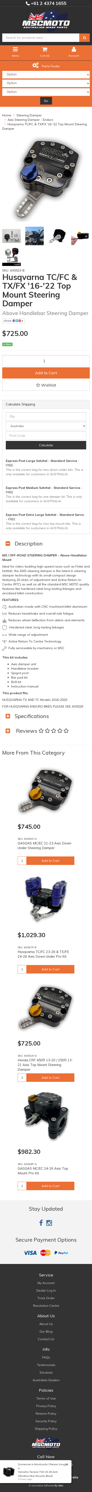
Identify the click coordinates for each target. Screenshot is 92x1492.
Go (46, 101)
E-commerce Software (41, 1485)
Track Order (46, 1298)
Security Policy (46, 1421)
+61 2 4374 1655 (48, 3)
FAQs (46, 1357)
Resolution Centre (46, 1306)
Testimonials (46, 1365)
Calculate (46, 445)
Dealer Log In (46, 1290)
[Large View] (11, 236)
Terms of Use (46, 1398)
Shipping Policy (46, 1429)
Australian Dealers (46, 1380)
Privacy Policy (46, 1406)
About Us (46, 1324)
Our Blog (46, 1331)
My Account (46, 1283)
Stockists (46, 1373)
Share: (8, 320)
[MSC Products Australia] (46, 20)
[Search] (84, 37)
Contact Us (46, 1339)
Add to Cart (46, 372)
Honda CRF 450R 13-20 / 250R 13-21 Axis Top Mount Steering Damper (45, 1065)
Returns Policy (46, 1414)
